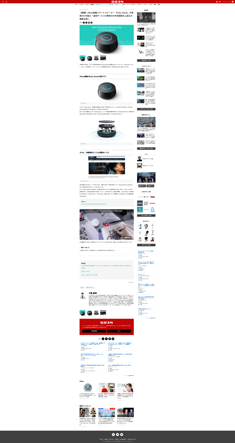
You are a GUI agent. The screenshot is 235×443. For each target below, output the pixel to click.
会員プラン (150, 185)
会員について (118, 4)
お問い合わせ (111, 439)
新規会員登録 (94, 331)
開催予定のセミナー (99, 4)
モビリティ (139, 4)
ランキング (81, 4)
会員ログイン (142, 185)
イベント (145, 4)
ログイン (119, 331)
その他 (158, 4)
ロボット (124, 4)
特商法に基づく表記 (131, 439)
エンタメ (150, 4)
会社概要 (106, 439)
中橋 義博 (93, 293)
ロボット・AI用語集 (89, 4)
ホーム (76, 4)
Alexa (82, 287)
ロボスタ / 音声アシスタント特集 (89, 275)
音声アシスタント (90, 287)
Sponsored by (126, 375)
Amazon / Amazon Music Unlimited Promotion (93, 204)
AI (127, 4)
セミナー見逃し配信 (109, 4)
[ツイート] (84, 23)
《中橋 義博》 (131, 282)
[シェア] (86, 23)
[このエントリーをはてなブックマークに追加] (91, 23)
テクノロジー (133, 4)
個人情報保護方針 (123, 439)
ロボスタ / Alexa (85, 271)
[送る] (89, 23)
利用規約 (117, 439)
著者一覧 (101, 439)
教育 (155, 4)
